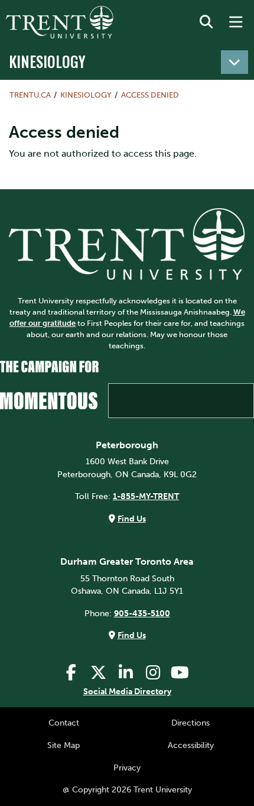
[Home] (59, 22)
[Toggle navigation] (234, 62)
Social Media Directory (127, 691)
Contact (63, 722)
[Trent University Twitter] (99, 672)
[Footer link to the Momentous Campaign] (127, 389)
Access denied (150, 94)
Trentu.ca (30, 94)
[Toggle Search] (206, 22)
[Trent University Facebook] (71, 672)
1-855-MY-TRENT (146, 496)
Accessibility (191, 745)
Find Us (132, 518)
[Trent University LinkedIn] (126, 672)
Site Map (63, 745)
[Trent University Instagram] (153, 672)
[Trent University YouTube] (180, 672)
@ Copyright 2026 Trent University (127, 789)
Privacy (127, 767)
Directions (190, 722)
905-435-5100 (142, 613)
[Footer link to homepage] (127, 243)
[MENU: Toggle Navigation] (235, 22)
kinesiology (47, 61)
